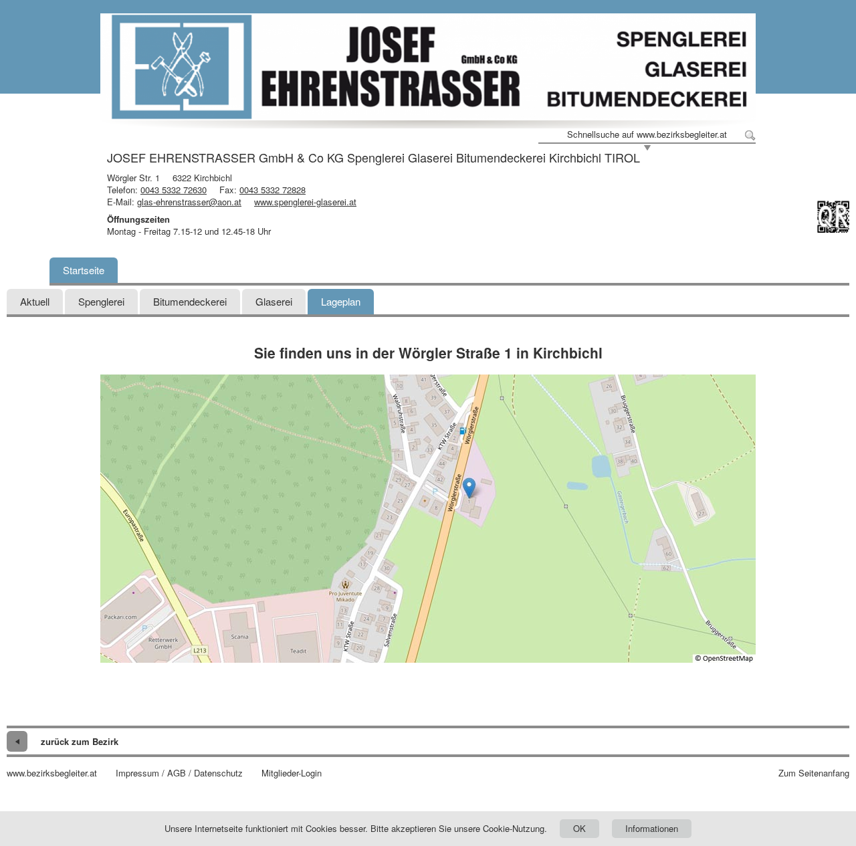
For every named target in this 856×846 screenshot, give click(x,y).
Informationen (651, 828)
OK (579, 828)
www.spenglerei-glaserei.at (305, 201)
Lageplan (340, 301)
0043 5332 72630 (173, 189)
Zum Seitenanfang (813, 773)
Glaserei (273, 301)
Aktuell (34, 301)
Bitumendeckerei (190, 301)
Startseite (83, 270)
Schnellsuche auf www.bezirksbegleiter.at (647, 134)
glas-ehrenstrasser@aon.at (189, 201)
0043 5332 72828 (272, 189)
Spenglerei (101, 301)
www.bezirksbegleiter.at (52, 773)
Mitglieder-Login (291, 773)
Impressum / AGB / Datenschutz (179, 773)
